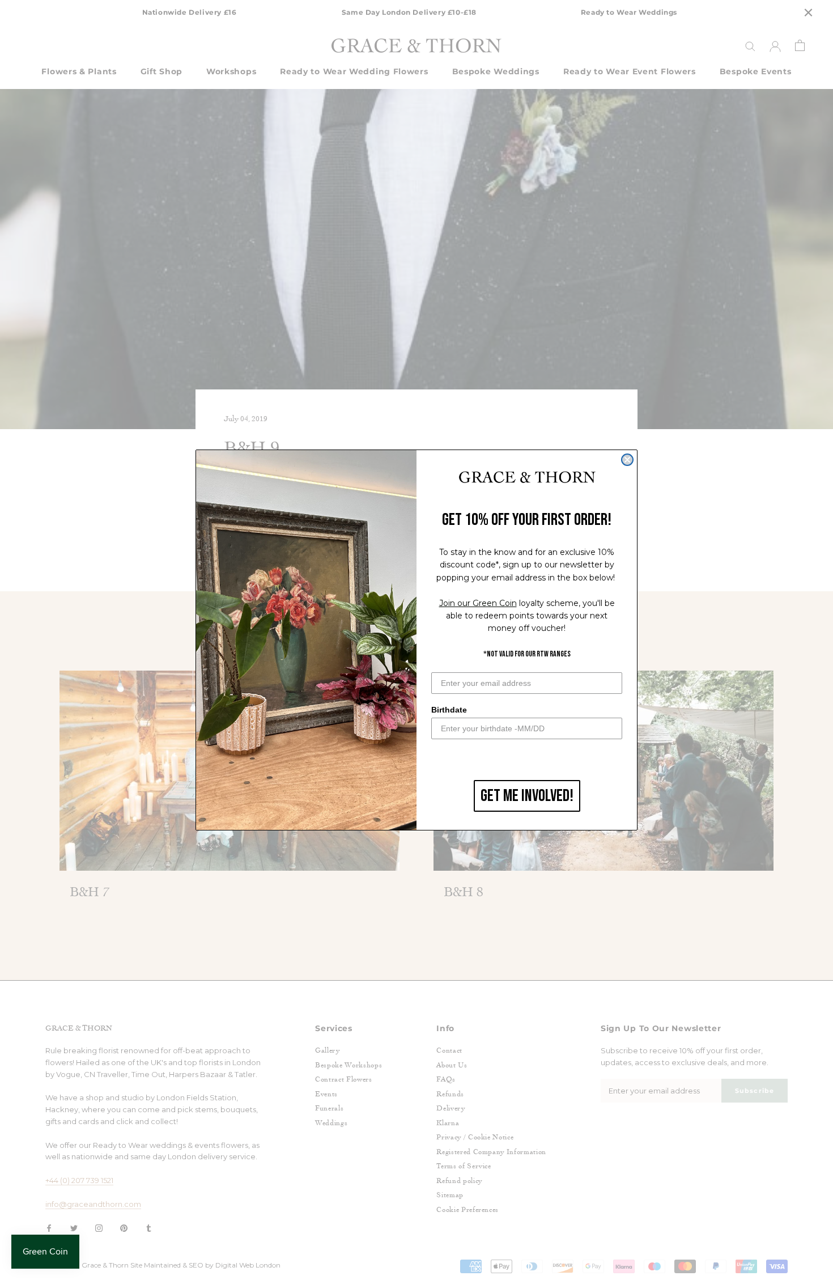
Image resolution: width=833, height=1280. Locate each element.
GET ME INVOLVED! (527, 796)
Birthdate (449, 709)
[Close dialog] (627, 459)
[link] (527, 478)
